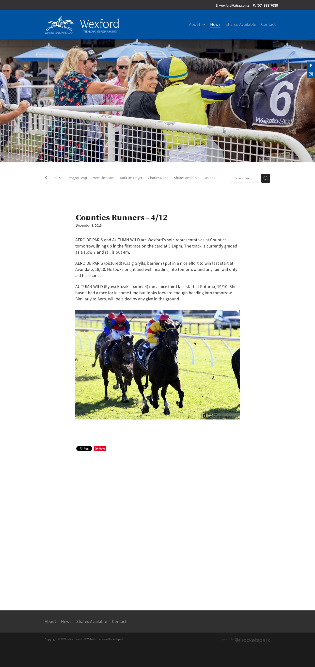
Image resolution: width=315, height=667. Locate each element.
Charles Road (158, 177)
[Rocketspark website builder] (245, 640)
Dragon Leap (77, 177)
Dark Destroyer (131, 177)
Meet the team (103, 177)
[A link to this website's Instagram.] (311, 74)
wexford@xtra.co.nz (234, 5)
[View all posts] (46, 178)
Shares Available (186, 177)
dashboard (75, 639)
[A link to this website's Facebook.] (311, 66)
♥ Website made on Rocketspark (104, 639)
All (56, 177)
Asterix (210, 177)
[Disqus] (157, 525)
